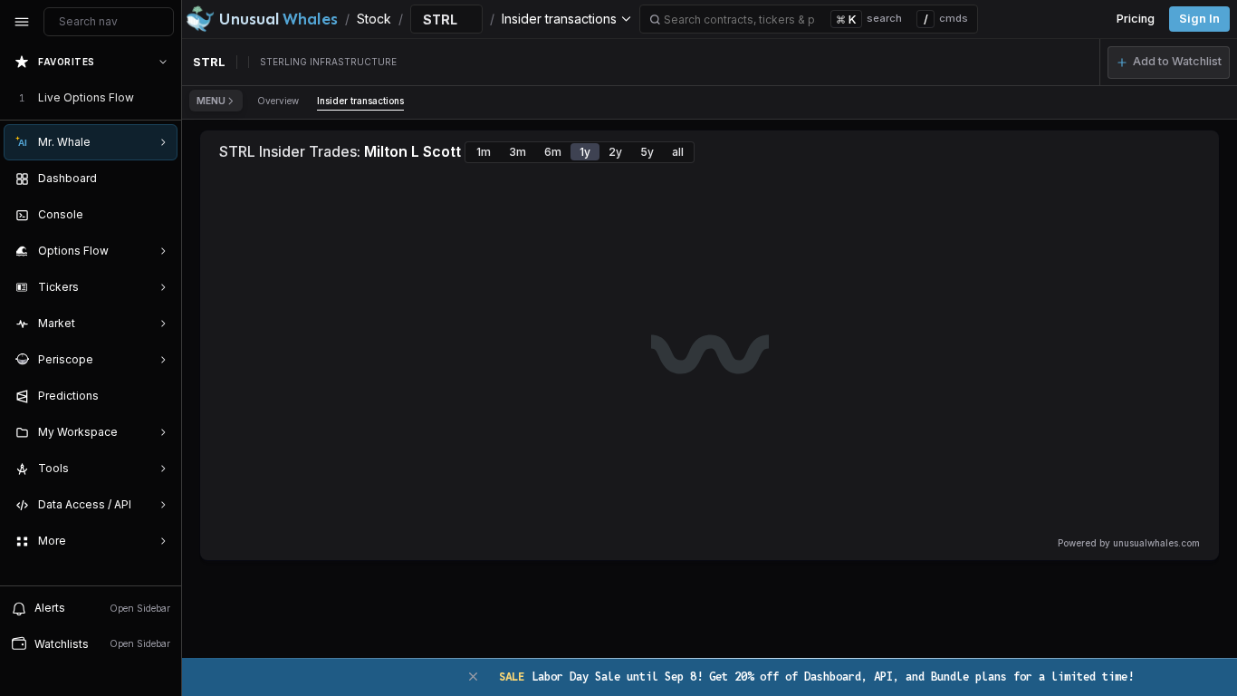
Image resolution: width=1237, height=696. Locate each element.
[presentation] (90, 314)
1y (585, 152)
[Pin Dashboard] (159, 178)
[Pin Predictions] (159, 396)
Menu (211, 100)
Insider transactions (360, 100)
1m (483, 152)
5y (647, 152)
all (678, 152)
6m (552, 152)
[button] (1169, 62)
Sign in (1199, 18)
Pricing (1136, 18)
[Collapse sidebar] (21, 21)
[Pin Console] (159, 215)
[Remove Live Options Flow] (164, 98)
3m (517, 152)
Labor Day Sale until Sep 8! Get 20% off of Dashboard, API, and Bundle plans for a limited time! (816, 676)
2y (615, 152)
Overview (278, 100)
